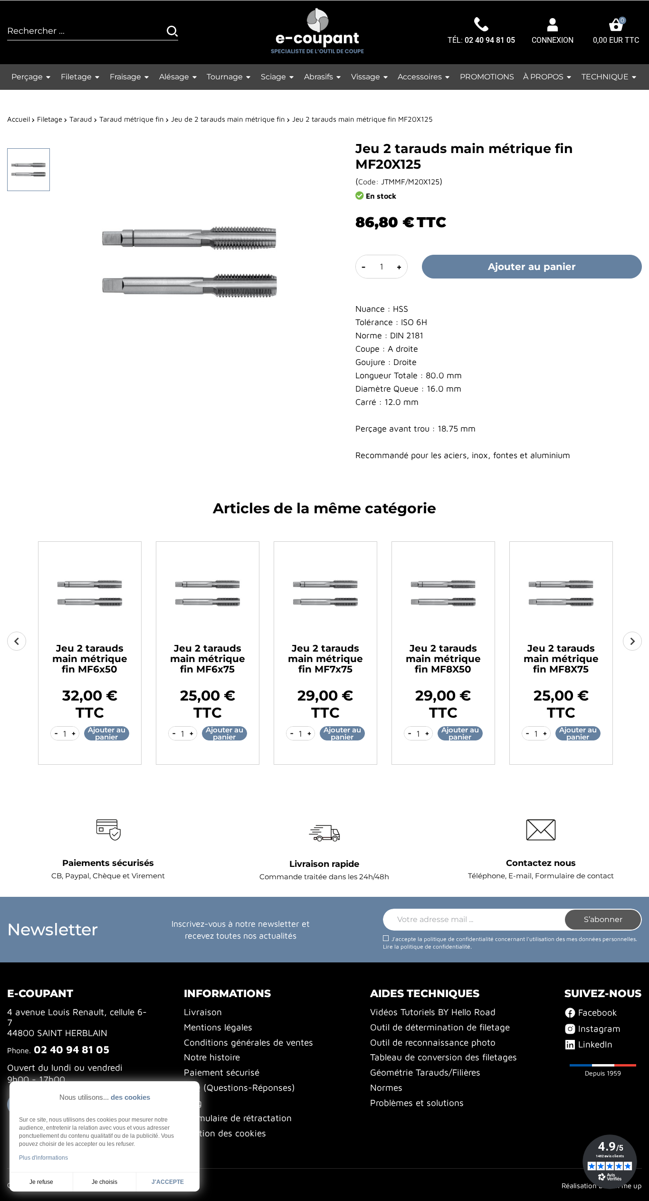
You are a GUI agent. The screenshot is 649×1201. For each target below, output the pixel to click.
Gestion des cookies (225, 1133)
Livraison (203, 1012)
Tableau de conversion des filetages (443, 1057)
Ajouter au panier (532, 266)
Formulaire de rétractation (238, 1118)
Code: (368, 181)
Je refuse (41, 1182)
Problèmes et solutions (417, 1102)
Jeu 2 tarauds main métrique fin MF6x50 (89, 659)
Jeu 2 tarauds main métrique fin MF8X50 (443, 659)
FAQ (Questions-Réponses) (239, 1087)
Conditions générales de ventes (248, 1042)
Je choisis (104, 1182)
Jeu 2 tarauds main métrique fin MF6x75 (207, 659)
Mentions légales (218, 1027)
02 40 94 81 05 (490, 40)
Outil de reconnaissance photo (433, 1042)
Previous (16, 641)
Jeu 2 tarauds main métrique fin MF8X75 (561, 659)
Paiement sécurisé (221, 1072)
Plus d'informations (43, 1157)
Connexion (552, 40)
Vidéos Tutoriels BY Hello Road (433, 1012)
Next (632, 641)
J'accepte (168, 1182)
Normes (386, 1087)
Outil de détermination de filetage (440, 1027)
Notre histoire (212, 1057)
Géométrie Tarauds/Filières (425, 1072)
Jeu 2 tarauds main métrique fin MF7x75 (325, 659)
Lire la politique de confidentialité (426, 946)
